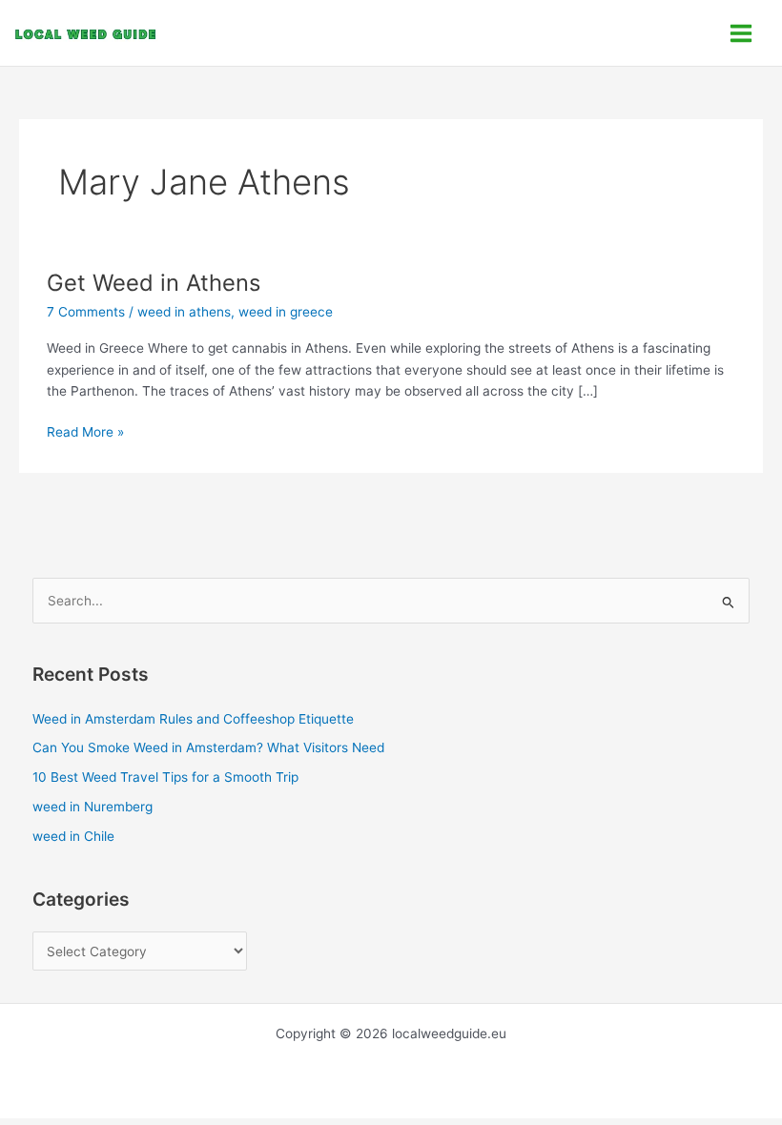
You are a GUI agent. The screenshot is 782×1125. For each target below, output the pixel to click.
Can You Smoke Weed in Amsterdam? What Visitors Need (208, 747)
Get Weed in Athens (153, 283)
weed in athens (184, 311)
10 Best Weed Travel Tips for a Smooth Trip (165, 777)
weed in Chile (73, 836)
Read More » (85, 430)
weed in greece (285, 311)
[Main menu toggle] (741, 32)
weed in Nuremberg (92, 806)
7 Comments (86, 311)
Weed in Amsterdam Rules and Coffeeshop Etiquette (193, 718)
